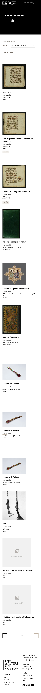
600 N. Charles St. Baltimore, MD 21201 (29, 656)
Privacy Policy (27, 676)
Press (5, 677)
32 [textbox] (17, 52)
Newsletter (7, 682)
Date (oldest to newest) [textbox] (18, 45)
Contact (25, 673)
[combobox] (23, 45)
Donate (6, 680)
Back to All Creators (14, 15)
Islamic (4, 95)
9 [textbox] (19, 636)
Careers (6, 685)
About (5, 674)
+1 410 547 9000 (28, 660)
